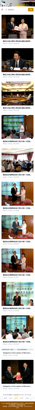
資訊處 (14, 406)
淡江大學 (10, 406)
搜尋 (31, 9)
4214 (27, 398)
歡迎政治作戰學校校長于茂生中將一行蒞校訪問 (18, 141)
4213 (21, 398)
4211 (10, 398)
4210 (5, 398)
